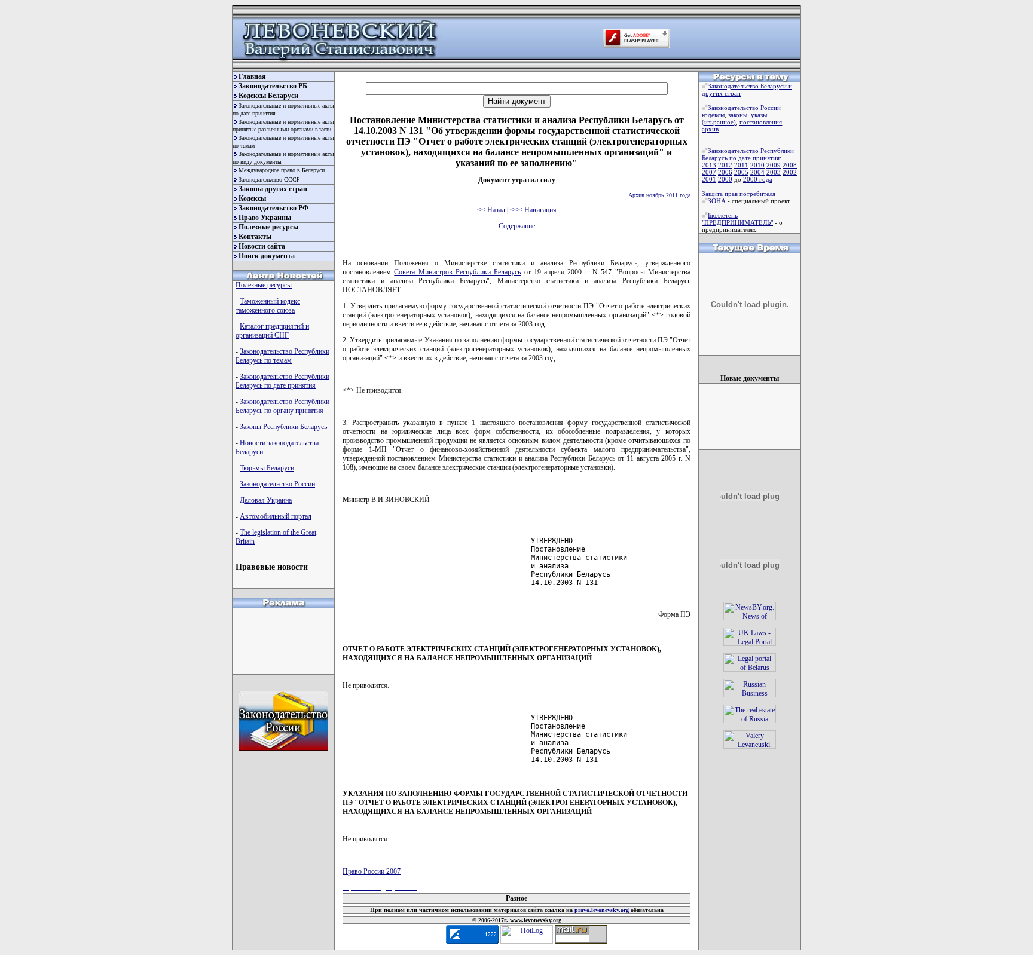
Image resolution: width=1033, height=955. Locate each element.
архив (710, 129)
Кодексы (252, 198)
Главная (252, 76)
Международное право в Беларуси (282, 170)
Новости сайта (262, 246)
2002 (790, 172)
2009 (773, 165)
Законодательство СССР (269, 179)
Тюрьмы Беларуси (267, 468)
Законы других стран (273, 189)
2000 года (757, 179)
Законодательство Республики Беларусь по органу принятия (282, 406)
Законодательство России (277, 484)
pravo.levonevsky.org (601, 910)
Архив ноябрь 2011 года (659, 195)
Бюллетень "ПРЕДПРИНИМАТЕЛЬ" (737, 219)
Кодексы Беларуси (268, 95)
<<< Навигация (533, 210)
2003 (773, 172)
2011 (741, 165)
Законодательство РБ (273, 86)
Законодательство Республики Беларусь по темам (282, 356)
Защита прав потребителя (738, 193)
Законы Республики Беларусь (283, 427)
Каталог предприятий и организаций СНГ (272, 330)
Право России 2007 (372, 871)
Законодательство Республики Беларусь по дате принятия (282, 381)
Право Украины (265, 217)
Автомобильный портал (275, 516)
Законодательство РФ (273, 208)
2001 (709, 179)
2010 (757, 165)
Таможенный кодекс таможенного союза (268, 305)
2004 (757, 172)
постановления (760, 122)
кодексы (713, 114)
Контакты (255, 236)
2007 (709, 172)
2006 (725, 172)
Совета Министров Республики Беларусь (457, 272)
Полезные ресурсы (268, 227)
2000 (725, 179)
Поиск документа (267, 256)
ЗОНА (717, 200)
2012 (725, 165)
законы (737, 114)
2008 (790, 165)
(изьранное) (719, 122)
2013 (709, 165)
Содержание (517, 226)
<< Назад (491, 210)
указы (759, 114)
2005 (741, 172)
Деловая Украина (266, 500)
